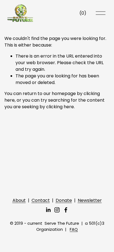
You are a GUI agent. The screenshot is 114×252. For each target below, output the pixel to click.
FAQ (74, 229)
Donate (64, 200)
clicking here (60, 107)
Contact (41, 200)
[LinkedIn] (48, 210)
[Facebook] (66, 210)
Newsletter (90, 200)
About (19, 200)
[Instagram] (57, 210)
